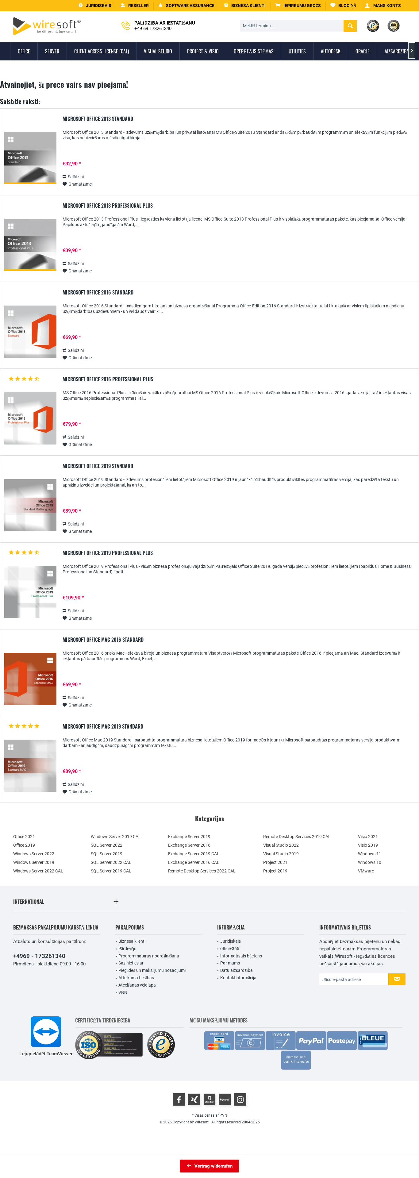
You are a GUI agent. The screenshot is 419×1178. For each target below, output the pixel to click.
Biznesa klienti (131, 941)
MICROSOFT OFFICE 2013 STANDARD (98, 119)
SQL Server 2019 (106, 853)
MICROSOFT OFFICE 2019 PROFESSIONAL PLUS (108, 553)
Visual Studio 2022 (281, 845)
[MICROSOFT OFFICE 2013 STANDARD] (30, 158)
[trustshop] (161, 1045)
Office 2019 (24, 845)
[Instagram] (240, 1099)
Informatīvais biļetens (241, 955)
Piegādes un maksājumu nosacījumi (152, 970)
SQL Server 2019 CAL (111, 870)
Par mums (230, 962)
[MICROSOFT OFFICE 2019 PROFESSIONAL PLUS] (30, 592)
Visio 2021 (368, 836)
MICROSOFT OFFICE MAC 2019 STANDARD (103, 726)
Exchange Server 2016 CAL (193, 862)
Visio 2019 (368, 845)
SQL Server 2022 (106, 845)
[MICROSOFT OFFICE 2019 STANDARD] (30, 505)
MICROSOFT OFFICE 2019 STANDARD (98, 466)
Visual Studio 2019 (281, 853)
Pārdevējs (127, 948)
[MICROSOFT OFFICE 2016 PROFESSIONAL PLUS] (30, 419)
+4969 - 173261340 (39, 956)
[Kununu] (225, 1099)
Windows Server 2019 (33, 862)
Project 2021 (275, 862)
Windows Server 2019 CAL (116, 836)
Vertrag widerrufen (213, 1166)
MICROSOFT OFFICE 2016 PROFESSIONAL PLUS (108, 379)
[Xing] (194, 1099)
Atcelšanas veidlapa (137, 985)
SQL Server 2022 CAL (111, 862)
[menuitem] (298, 6)
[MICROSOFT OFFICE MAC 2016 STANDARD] (30, 679)
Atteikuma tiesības (136, 977)
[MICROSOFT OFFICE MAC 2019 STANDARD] (30, 766)
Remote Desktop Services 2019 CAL (297, 836)
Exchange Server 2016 (189, 845)
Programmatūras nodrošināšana (148, 955)
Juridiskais (230, 941)
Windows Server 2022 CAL (38, 870)
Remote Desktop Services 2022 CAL (202, 870)
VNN (122, 992)
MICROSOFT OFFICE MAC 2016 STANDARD (103, 640)
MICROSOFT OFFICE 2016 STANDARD (98, 292)
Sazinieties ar (131, 962)
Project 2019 (275, 870)
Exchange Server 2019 (189, 836)
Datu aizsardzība (236, 970)
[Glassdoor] (209, 1099)
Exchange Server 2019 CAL (193, 853)
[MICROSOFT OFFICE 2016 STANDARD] (30, 332)
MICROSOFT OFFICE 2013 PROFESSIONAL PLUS (108, 205)
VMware (366, 870)
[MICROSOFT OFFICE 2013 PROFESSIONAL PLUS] (30, 245)
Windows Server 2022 (33, 853)
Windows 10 (369, 862)
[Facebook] (179, 1099)
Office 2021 (24, 836)
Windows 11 (369, 853)
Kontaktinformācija (238, 977)
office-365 (229, 948)
